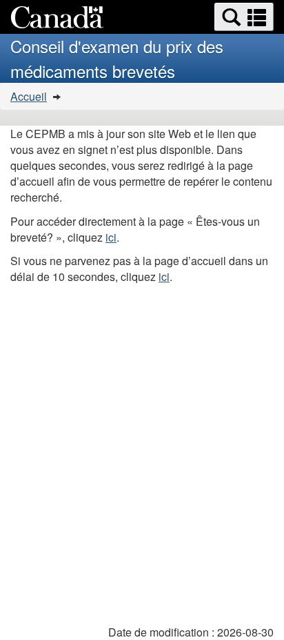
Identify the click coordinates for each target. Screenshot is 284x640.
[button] (244, 17)
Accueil (28, 96)
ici (110, 237)
